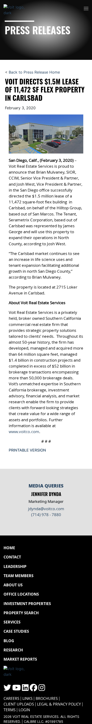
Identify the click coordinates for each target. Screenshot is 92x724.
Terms (10, 709)
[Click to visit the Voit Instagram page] (41, 689)
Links (27, 698)
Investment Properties (27, 603)
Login (24, 709)
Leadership (15, 566)
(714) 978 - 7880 (46, 514)
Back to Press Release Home (34, 72)
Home (9, 547)
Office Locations (21, 594)
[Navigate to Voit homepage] (18, 9)
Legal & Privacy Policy (59, 704)
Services (12, 622)
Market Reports (20, 659)
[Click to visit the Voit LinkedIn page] (25, 689)
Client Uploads (19, 704)
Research (13, 650)
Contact (12, 557)
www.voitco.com (24, 431)
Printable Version (27, 450)
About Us (13, 585)
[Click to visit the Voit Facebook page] (33, 689)
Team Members (18, 575)
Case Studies (16, 631)
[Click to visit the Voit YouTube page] (16, 689)
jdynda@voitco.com (46, 508)
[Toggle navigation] (86, 9)
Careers (11, 698)
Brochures (47, 698)
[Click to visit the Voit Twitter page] (7, 689)
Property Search (21, 612)
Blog (9, 640)
